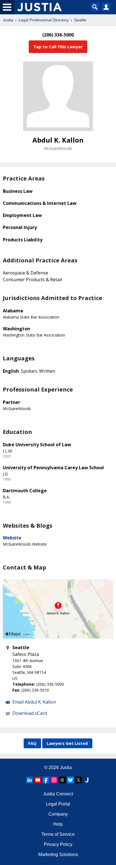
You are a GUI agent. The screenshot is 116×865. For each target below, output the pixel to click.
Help (58, 824)
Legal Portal (58, 804)
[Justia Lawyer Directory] (86, 780)
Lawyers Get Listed (67, 743)
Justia (8, 20)
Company (58, 814)
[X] (78, 780)
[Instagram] (54, 780)
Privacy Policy (58, 844)
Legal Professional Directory (44, 20)
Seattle (80, 20)
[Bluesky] (70, 780)
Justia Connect (58, 793)
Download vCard (29, 713)
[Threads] (62, 780)
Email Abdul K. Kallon (34, 702)
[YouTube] (37, 780)
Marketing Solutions (58, 854)
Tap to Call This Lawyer (58, 46)
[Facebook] (46, 780)
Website (12, 538)
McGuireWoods (58, 148)
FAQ (32, 743)
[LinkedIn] (29, 780)
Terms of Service (58, 834)
